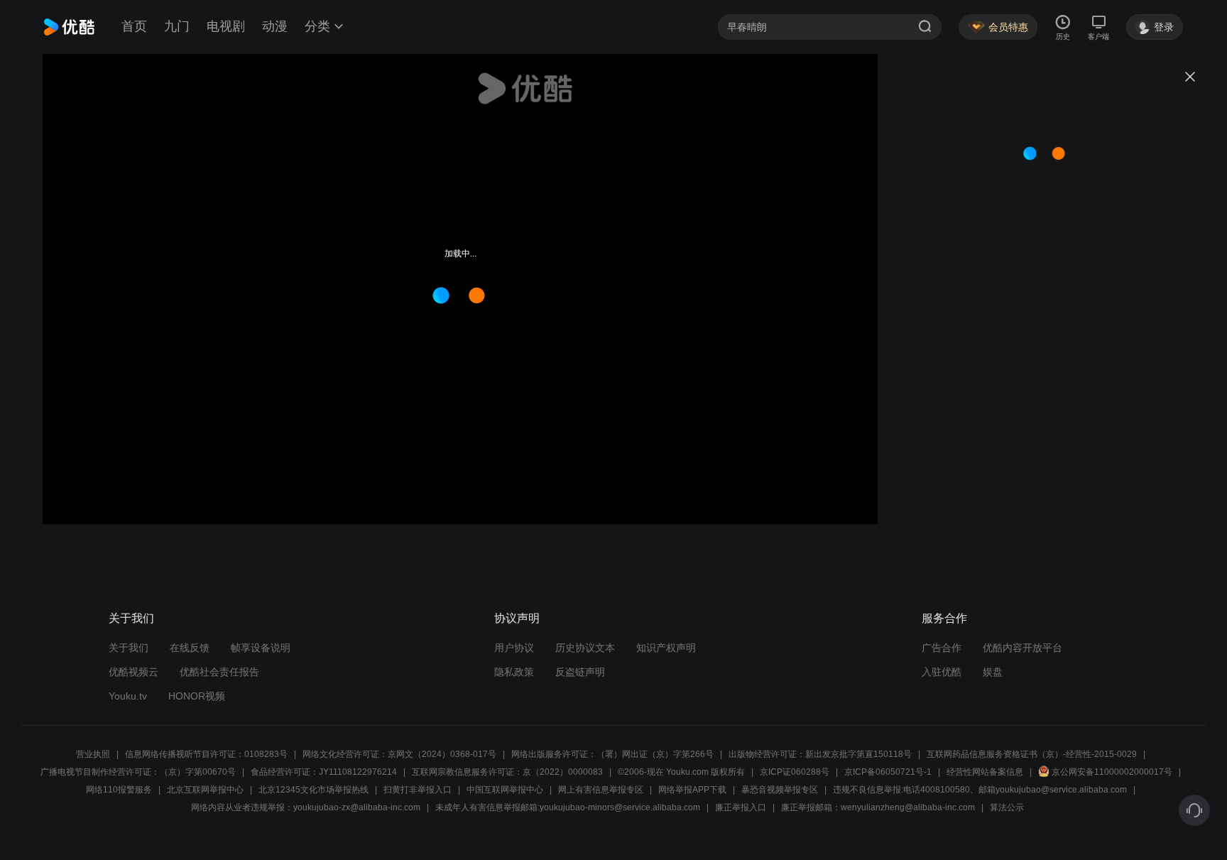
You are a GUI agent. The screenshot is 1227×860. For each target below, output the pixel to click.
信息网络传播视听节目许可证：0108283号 (206, 754)
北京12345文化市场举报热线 (313, 790)
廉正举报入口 (740, 807)
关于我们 (128, 647)
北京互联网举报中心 (205, 790)
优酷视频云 (133, 671)
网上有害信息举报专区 (600, 790)
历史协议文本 (585, 647)
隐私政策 (514, 671)
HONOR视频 (196, 696)
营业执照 (93, 754)
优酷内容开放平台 (1022, 647)
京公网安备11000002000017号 (1112, 772)
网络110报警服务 (119, 790)
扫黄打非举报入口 (417, 790)
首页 (134, 26)
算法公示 (1007, 807)
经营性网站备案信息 (985, 772)
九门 (177, 26)
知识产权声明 (666, 647)
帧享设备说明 (260, 647)
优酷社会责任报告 (219, 671)
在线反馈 (189, 647)
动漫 (275, 26)
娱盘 (993, 671)
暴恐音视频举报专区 (779, 790)
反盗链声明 (580, 671)
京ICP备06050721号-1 (888, 772)
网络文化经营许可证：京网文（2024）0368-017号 (399, 754)
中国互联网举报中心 (505, 790)
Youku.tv (128, 696)
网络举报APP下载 (692, 790)
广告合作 (941, 647)
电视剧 (226, 26)
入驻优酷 (941, 671)
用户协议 (514, 647)
